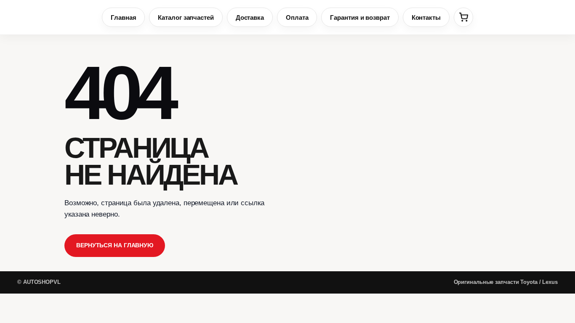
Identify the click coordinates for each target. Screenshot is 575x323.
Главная (123, 17)
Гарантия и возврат (359, 17)
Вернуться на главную (114, 245)
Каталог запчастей (185, 17)
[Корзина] (463, 17)
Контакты (426, 17)
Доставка (250, 17)
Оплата (297, 17)
